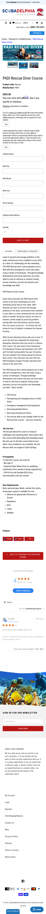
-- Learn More (35, 2)
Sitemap (8, 843)
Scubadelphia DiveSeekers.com (19, 903)
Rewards (8, 809)
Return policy (10, 857)
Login (7, 802)
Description (8, 251)
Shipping (6, 106)
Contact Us (9, 823)
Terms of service (12, 850)
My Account (10, 795)
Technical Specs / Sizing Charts (27, 251)
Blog (7, 829)
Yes (6, 124)
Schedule (37, 33)
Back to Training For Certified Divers (25, 555)
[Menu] (41, 23)
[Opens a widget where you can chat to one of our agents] (37, 910)
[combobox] (31, 608)
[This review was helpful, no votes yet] (37, 649)
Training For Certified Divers (19, 39)
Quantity (5, 227)
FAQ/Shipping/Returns (14, 816)
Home (4, 39)
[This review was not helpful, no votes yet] (41, 649)
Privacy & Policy (11, 836)
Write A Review (23, 590)
